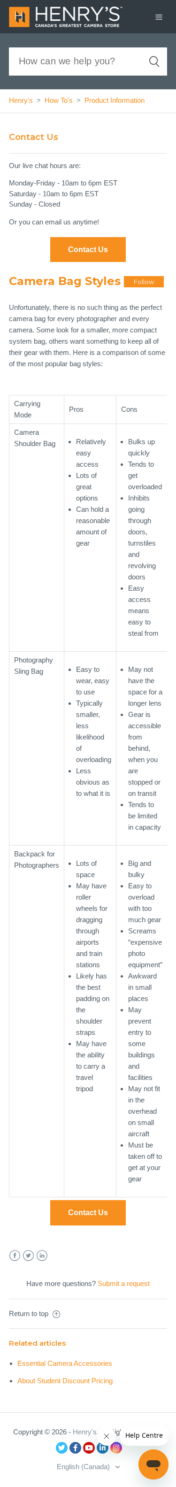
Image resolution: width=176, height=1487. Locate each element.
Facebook (15, 1256)
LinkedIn (42, 1256)
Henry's (21, 100)
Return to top (29, 1313)
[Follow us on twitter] (62, 1448)
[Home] (66, 16)
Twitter (28, 1256)
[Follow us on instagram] (116, 1448)
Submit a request (124, 1283)
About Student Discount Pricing (65, 1381)
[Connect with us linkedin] (102, 1448)
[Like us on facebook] (75, 1448)
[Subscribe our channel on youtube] (89, 1448)
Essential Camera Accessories (64, 1363)
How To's (59, 100)
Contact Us (88, 1213)
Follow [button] (144, 281)
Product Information (114, 100)
